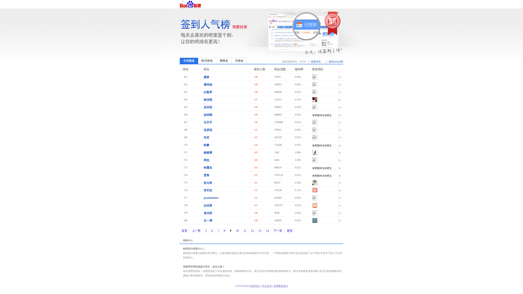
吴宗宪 (208, 107)
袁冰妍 (208, 213)
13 (259, 230)
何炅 (206, 137)
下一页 (278, 230)
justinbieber (211, 197)
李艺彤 (208, 190)
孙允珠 (208, 182)
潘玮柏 (208, 84)
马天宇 (208, 122)
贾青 (206, 175)
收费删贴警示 (281, 286)
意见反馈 (267, 286)
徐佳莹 (208, 99)
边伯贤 (208, 205)
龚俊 (206, 77)
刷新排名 (316, 61)
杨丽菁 (208, 152)
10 (237, 230)
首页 (184, 230)
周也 (206, 160)
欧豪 (206, 145)
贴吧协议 (255, 286)
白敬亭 (208, 92)
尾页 (290, 230)
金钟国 (208, 114)
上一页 (196, 230)
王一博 (208, 220)
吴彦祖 (208, 129)
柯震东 (208, 167)
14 (267, 230)
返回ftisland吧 (336, 61)
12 (252, 230)
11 (245, 230)
